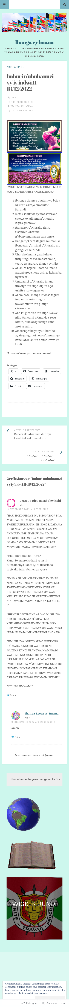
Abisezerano (15, 67)
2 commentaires (22, 110)
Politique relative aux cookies (33, 993)
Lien (14, 97)
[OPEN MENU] (4, 4)
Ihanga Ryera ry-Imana (42, 713)
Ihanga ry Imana (34, 42)
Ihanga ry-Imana (21, 106)
